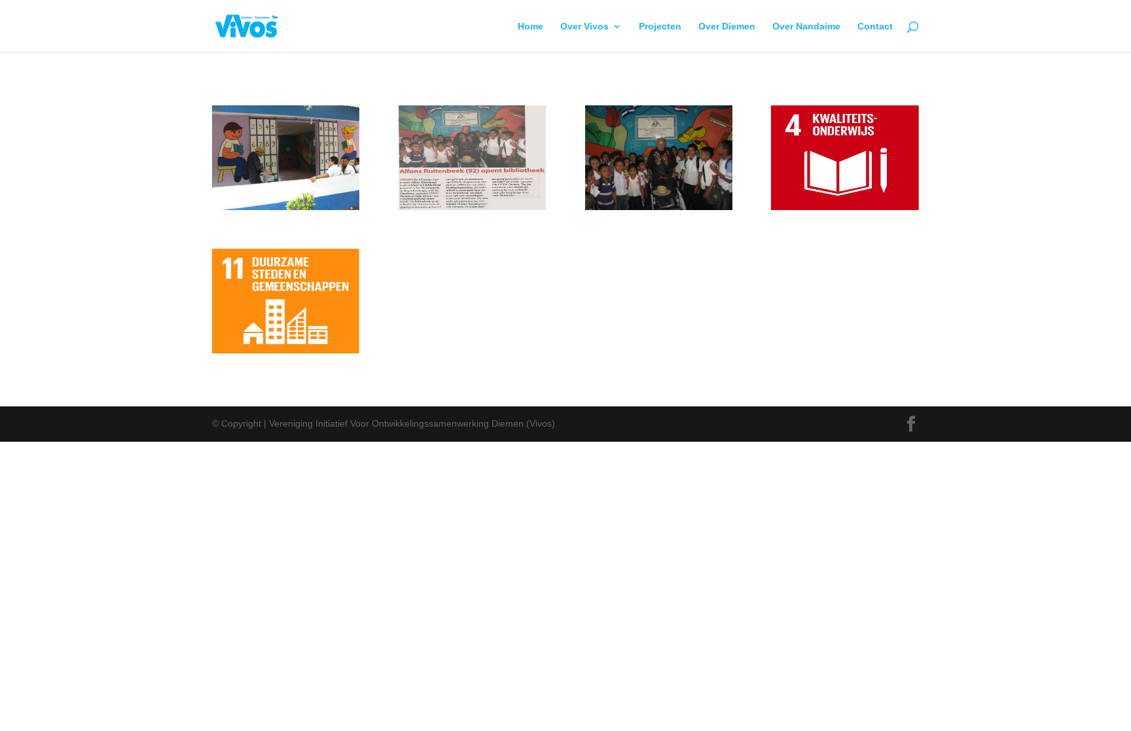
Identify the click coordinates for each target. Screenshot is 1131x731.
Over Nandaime (806, 26)
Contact (875, 26)
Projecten (660, 26)
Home (530, 26)
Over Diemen (726, 26)
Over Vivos (584, 26)
